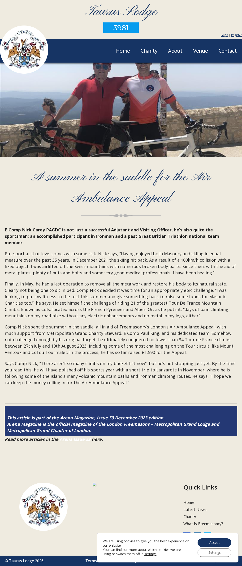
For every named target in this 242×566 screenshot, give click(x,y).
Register (236, 35)
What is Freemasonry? (203, 523)
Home (123, 50)
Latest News (195, 509)
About (175, 50)
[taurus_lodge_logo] (24, 50)
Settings (214, 552)
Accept (214, 542)
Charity (149, 50)
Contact (228, 50)
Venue (200, 50)
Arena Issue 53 (75, 439)
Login (224, 35)
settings (150, 554)
